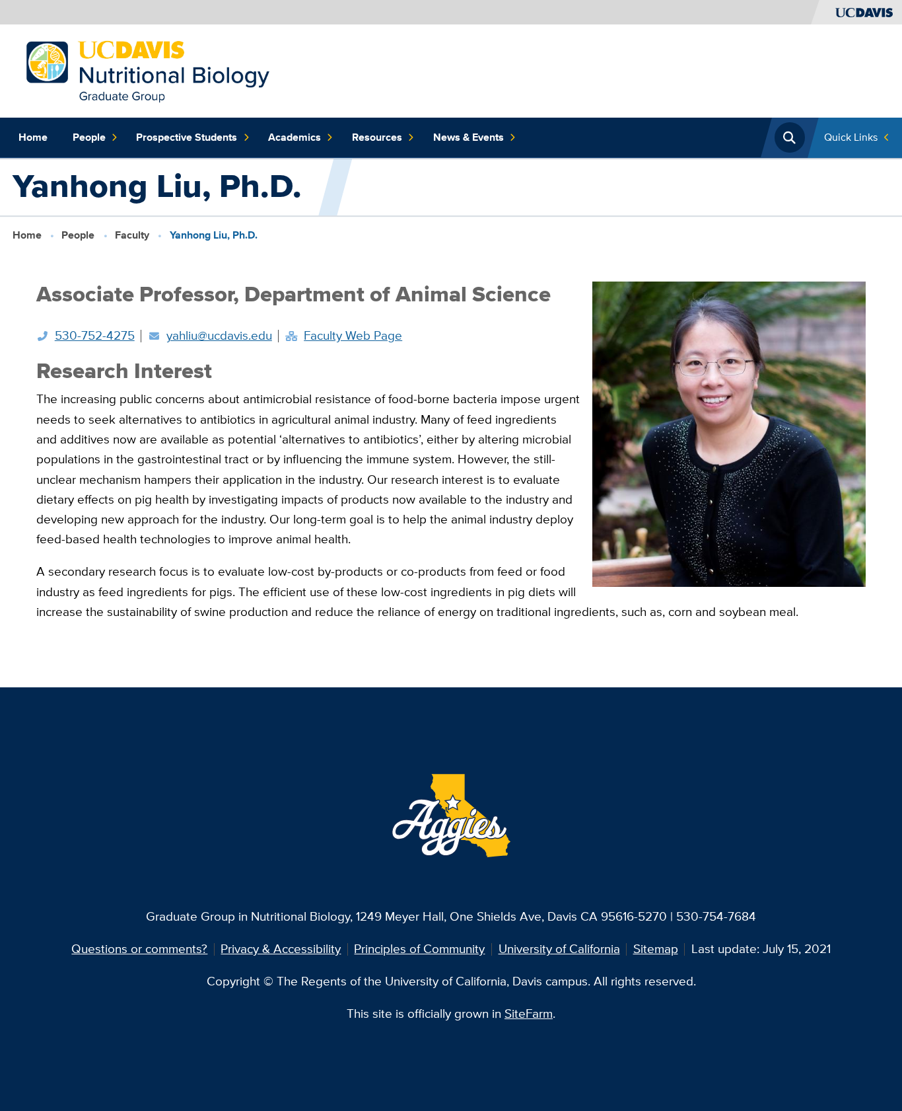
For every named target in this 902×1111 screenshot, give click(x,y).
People (89, 137)
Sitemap (655, 949)
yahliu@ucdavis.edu (219, 335)
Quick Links (851, 137)
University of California (559, 949)
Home (33, 137)
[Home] (147, 70)
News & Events (468, 137)
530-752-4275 (95, 335)
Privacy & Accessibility (281, 949)
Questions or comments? (139, 949)
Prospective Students (186, 137)
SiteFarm (528, 1013)
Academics (294, 137)
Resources (377, 137)
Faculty (132, 235)
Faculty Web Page (353, 335)
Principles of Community (419, 949)
